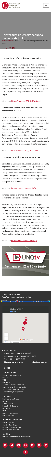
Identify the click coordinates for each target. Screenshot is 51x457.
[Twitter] (11, 445)
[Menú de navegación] (46, 5)
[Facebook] (5, 445)
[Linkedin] (45, 445)
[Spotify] (39, 445)
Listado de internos (13, 362)
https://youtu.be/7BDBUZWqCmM (25, 101)
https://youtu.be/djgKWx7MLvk (24, 150)
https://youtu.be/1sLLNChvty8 (24, 240)
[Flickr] (32, 445)
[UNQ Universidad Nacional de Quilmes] (11, 5)
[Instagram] (25, 445)
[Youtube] (18, 445)
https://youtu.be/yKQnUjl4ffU (24, 188)
